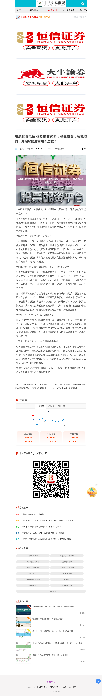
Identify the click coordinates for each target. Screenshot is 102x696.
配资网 (26, 257)
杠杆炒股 (32, 585)
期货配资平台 (67, 561)
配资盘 (66, 579)
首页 (19, 10)
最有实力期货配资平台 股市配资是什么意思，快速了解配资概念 (47, 539)
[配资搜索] (82, 3)
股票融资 (32, 573)
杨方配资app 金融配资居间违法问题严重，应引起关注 (43, 533)
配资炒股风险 (67, 573)
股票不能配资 (67, 585)
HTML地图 (72, 687)
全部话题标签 (51, 591)
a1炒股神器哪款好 (67, 555)
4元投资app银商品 (33, 579)
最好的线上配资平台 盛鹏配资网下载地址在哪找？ (41, 526)
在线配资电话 (59, 149)
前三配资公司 (86, 10)
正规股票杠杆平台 (67, 567)
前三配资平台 (69, 10)
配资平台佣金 (33, 555)
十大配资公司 (50, 10)
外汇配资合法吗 (33, 561)
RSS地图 (63, 687)
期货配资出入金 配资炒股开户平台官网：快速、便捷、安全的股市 (47, 520)
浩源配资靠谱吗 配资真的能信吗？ (35, 514)
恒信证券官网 (78, 17)
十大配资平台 (32, 10)
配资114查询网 (33, 567)
